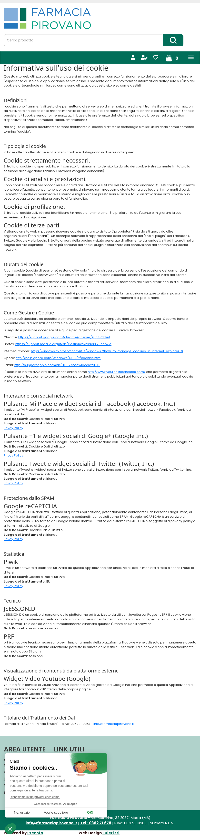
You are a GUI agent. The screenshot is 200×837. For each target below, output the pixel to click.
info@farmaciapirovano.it (113, 723)
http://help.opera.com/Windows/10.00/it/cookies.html (58, 358)
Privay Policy (13, 428)
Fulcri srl (111, 833)
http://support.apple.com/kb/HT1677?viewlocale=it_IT (57, 365)
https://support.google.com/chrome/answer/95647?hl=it (64, 337)
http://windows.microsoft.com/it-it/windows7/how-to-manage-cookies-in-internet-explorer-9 (107, 351)
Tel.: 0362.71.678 (95, 823)
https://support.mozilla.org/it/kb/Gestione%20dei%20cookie (63, 344)
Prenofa (35, 833)
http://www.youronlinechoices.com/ (116, 372)
